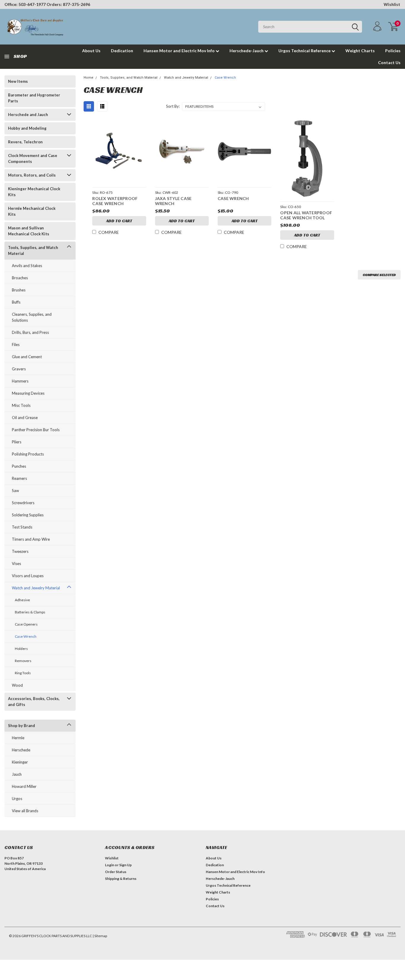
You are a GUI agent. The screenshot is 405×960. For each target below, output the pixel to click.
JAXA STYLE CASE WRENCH (173, 201)
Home (88, 78)
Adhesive (22, 600)
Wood (17, 685)
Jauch (17, 774)
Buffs (16, 302)
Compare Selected (379, 274)
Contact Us (389, 62)
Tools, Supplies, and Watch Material (33, 250)
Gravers (19, 368)
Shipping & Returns (120, 878)
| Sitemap (100, 936)
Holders (21, 648)
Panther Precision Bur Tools (36, 429)
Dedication (122, 50)
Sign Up (125, 865)
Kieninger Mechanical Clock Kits (34, 191)
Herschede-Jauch (246, 50)
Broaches (20, 277)
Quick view (119, 151)
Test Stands (22, 527)
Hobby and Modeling (27, 128)
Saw (15, 490)
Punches (19, 466)
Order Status (115, 871)
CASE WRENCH (233, 198)
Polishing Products (28, 454)
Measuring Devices (28, 393)
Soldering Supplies (28, 514)
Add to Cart (119, 220)
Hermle (18, 737)
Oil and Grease (25, 417)
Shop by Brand (21, 725)
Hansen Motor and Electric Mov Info (179, 50)
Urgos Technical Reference (304, 50)
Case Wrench (25, 636)
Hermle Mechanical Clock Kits (31, 211)
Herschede (21, 750)
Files (16, 344)
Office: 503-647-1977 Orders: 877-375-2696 (47, 4)
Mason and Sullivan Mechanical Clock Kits (28, 231)
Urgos (17, 798)
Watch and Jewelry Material (36, 587)
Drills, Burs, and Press (30, 332)
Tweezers (20, 551)
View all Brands (25, 810)
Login (109, 865)
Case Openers (26, 624)
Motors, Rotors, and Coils (32, 175)
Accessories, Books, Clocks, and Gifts (34, 701)
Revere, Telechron (25, 141)
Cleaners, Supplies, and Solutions (32, 317)
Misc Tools (21, 405)
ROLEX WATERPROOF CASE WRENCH (115, 201)
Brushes (18, 290)
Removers (23, 660)
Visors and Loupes (28, 575)
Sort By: (173, 106)
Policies (393, 50)
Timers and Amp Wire (31, 539)
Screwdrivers (23, 502)
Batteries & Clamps (30, 612)
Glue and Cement (27, 356)
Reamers (19, 478)
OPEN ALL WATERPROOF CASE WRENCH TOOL (306, 215)
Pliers (16, 441)
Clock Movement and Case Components (32, 158)
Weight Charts (360, 50)
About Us (91, 50)
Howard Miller (24, 786)
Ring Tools (23, 673)
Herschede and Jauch (28, 114)
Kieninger (20, 762)
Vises (16, 563)
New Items (18, 81)
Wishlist (392, 4)
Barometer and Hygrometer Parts (34, 98)
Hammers (20, 381)
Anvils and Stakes (27, 265)
